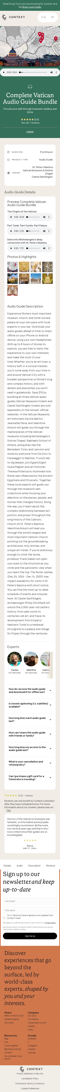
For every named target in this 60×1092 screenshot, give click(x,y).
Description (34, 865)
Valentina (31, 670)
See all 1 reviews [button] (30, 122)
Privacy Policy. (50, 923)
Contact (8, 1052)
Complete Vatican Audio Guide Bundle (30, 98)
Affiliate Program (11, 1019)
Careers (31, 1026)
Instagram (32, 1045)
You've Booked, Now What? (13, 1057)
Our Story (32, 1015)
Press (30, 1029)
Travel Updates (11, 1045)
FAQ (9, 810)
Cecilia (14, 670)
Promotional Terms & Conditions (30, 1083)
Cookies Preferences (30, 1088)
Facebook (32, 1038)
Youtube (31, 1052)
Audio (20, 865)
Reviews (50, 865)
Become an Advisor (12, 1049)
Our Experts (33, 1019)
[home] (15, 20)
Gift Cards (9, 1022)
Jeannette (47, 670)
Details (7, 865)
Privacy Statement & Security (30, 1073)
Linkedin (32, 1049)
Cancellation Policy (30, 1078)
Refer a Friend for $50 (14, 1015)
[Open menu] (52, 17)
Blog (6, 1038)
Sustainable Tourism (37, 1022)
